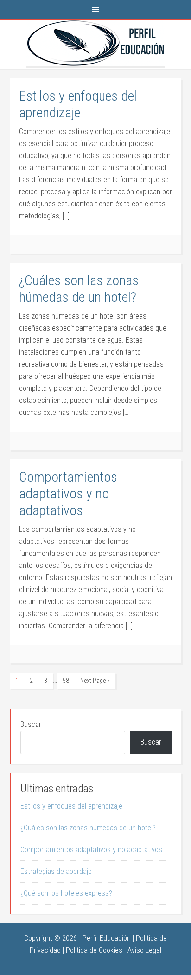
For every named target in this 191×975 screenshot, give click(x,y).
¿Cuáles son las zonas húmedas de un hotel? (79, 288)
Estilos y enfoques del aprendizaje (78, 104)
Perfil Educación (95, 43)
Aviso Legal (144, 950)
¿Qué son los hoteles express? (66, 893)
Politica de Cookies (94, 950)
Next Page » (95, 680)
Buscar (30, 724)
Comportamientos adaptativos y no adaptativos (68, 493)
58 (66, 680)
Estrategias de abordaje (56, 871)
